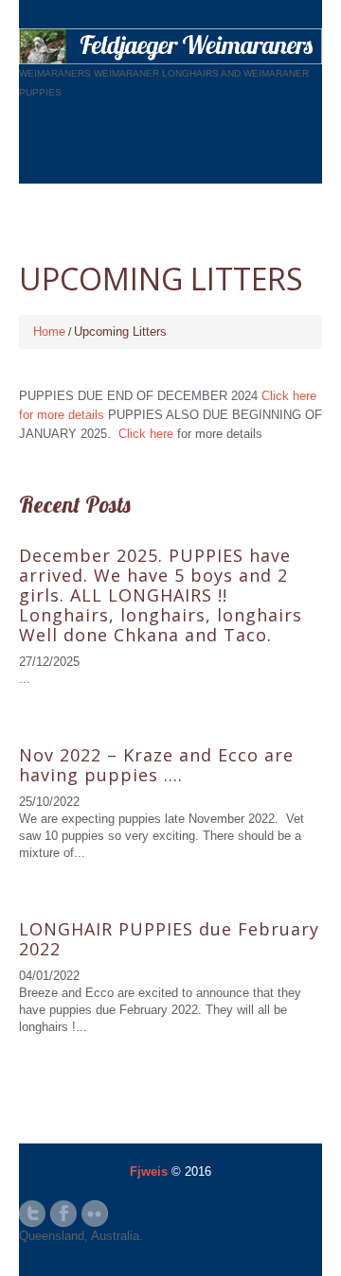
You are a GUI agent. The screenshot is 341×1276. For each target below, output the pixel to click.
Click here (145, 434)
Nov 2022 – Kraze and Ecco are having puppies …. (156, 764)
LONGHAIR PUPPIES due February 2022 (169, 939)
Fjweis (149, 1171)
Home (49, 331)
